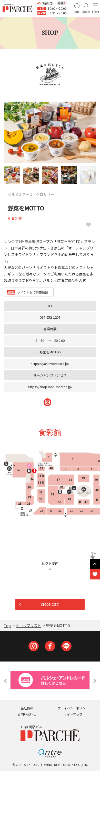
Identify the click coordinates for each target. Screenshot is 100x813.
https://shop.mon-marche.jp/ (50, 386)
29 (29, 497)
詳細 (60, 3)
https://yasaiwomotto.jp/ (50, 363)
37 (58, 479)
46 (96, 490)
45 (96, 500)
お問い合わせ (27, 714)
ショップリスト (28, 625)
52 (61, 487)
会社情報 (27, 708)
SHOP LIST (50, 604)
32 (39, 482)
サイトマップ (73, 714)
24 (41, 511)
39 (83, 478)
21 (71, 511)
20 (81, 511)
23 (51, 511)
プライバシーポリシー (73, 708)
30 (29, 487)
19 (91, 511)
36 (51, 468)
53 (19, 470)
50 (59, 502)
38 (70, 479)
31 (32, 478)
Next (94, 681)
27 (40, 499)
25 (19, 503)
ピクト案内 (50, 564)
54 (41, 468)
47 (85, 502)
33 (43, 482)
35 (43, 476)
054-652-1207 (50, 317)
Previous (5, 681)
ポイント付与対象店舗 (32, 292)
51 (52, 494)
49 (69, 499)
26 (28, 503)
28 (40, 492)
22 (59, 511)
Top (7, 625)
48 (80, 502)
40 (96, 479)
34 (39, 476)
